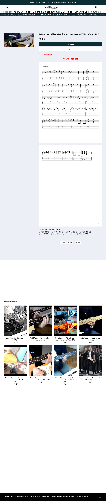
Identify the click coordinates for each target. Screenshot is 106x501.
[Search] (96, 7)
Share (63, 242)
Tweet (71, 242)
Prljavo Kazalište (70, 58)
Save (78, 242)
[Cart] (102, 7)
